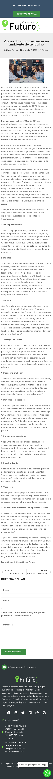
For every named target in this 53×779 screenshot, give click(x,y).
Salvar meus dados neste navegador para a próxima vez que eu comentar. (23, 614)
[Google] (44, 713)
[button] (26, 14)
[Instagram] (16, 713)
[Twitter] (23, 713)
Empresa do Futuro (16, 763)
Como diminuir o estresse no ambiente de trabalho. (26, 43)
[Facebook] (9, 713)
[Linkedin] (30, 713)
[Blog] (37, 713)
